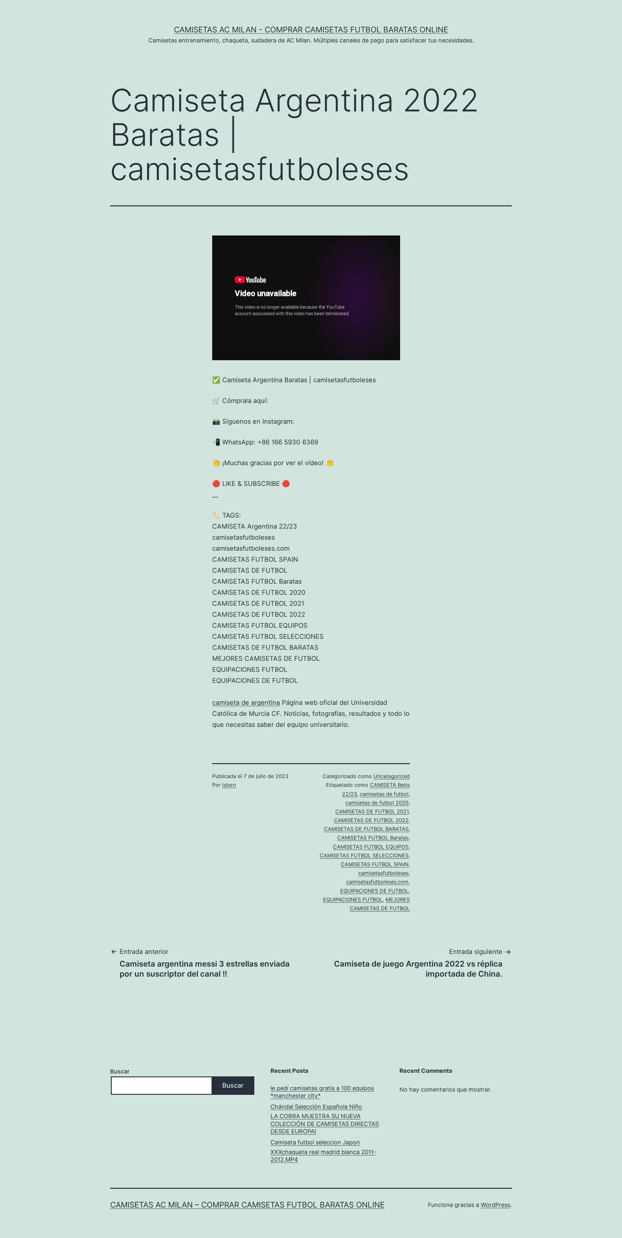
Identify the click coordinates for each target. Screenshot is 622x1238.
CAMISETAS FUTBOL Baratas (373, 837)
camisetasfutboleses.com (377, 881)
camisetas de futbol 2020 (377, 802)
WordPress (495, 1204)
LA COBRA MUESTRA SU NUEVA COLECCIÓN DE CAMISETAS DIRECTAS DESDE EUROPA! (325, 1124)
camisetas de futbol (384, 794)
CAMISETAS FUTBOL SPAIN (375, 864)
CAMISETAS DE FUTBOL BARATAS (366, 829)
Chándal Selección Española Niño (316, 1106)
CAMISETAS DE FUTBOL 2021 (372, 811)
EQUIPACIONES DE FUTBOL (374, 891)
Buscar (120, 1071)
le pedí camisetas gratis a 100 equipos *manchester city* (322, 1092)
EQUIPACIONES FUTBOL (353, 899)
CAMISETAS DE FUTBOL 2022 (371, 820)
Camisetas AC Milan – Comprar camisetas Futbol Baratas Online (247, 1204)
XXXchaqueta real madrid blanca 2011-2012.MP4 (323, 1156)
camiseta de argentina (246, 702)
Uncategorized (392, 776)
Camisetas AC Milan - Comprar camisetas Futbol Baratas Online (311, 29)
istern (229, 785)
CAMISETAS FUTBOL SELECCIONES (364, 855)
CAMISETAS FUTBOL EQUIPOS (371, 846)
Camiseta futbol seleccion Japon (315, 1142)
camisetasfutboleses (383, 873)
